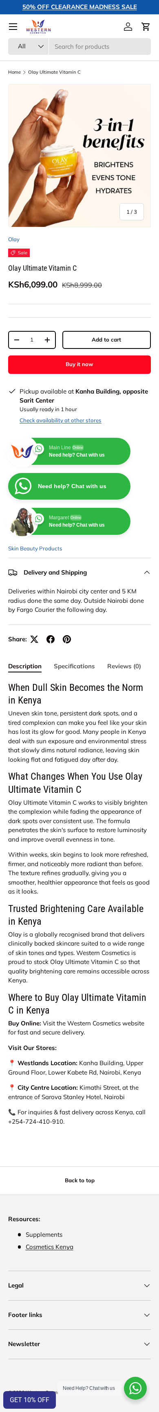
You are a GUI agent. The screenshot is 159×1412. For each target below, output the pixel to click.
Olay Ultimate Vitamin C (54, 72)
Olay (14, 239)
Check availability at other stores (61, 420)
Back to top (80, 1180)
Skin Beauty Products (35, 548)
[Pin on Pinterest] (67, 639)
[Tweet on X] (34, 639)
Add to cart (106, 339)
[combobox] (79, 46)
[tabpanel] (79, 903)
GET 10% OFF (29, 1400)
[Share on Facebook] (50, 639)
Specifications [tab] (74, 666)
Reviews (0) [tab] (124, 666)
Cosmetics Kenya (49, 1247)
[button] (146, 27)
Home (14, 72)
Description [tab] (25, 666)
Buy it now (79, 364)
